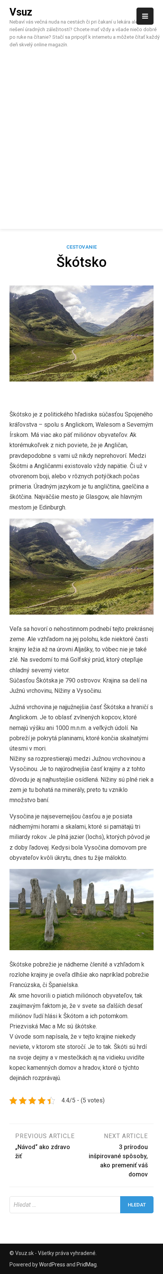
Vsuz (20, 12)
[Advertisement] (81, 137)
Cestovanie (81, 247)
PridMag (87, 1264)
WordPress (52, 1264)
